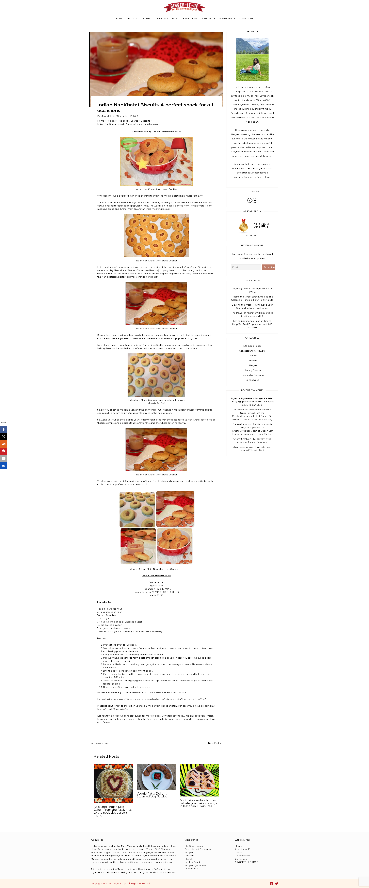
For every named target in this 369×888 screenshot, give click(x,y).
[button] (135, 18)
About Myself (242, 849)
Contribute (208, 18)
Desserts (252, 360)
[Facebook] (271, 883)
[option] (244, 226)
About (130, 18)
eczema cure (241, 409)
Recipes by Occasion (252, 375)
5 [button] (257, 235)
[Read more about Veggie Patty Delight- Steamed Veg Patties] (156, 776)
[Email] (3, 458)
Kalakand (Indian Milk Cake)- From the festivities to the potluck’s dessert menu (113, 811)
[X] (3, 436)
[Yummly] (3, 444)
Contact (239, 852)
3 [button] (252, 235)
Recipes (145, 18)
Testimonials (227, 18)
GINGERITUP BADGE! (246, 862)
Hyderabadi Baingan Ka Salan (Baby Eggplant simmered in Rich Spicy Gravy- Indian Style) (252, 401)
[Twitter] (276, 883)
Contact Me (246, 18)
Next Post (215, 743)
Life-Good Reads (167, 18)
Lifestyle (252, 365)
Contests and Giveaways (252, 350)
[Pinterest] (3, 451)
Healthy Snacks (252, 370)
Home (119, 18)
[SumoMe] (3, 465)
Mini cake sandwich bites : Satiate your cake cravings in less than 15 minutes (198, 803)
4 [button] (255, 235)
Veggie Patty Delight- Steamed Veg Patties (152, 795)
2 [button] (250, 235)
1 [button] (247, 235)
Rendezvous (189, 18)
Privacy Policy (242, 855)
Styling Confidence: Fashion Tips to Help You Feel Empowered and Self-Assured (252, 324)
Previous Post (100, 743)
